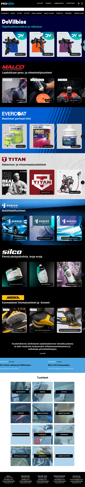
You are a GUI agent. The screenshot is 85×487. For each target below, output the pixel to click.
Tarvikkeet (68, 13)
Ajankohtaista (59, 3)
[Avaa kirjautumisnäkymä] (82, 3)
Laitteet (27, 13)
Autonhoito (5, 13)
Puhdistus (59, 13)
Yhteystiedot (70, 3)
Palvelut (49, 3)
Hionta (13, 13)
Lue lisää (42, 353)
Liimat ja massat (37, 13)
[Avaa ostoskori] (79, 3)
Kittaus (19, 13)
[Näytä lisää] (83, 44)
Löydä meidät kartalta (8, 481)
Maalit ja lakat (49, 13)
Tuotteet (40, 3)
